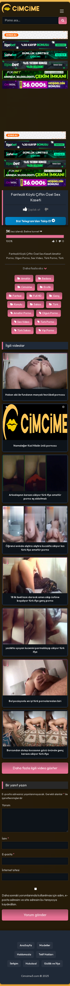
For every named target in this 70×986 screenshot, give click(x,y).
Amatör (25, 278)
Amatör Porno (22, 313)
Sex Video (23, 321)
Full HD (37, 295)
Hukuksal (31, 963)
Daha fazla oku (33, 268)
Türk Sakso (24, 330)
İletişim (14, 963)
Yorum (6, 805)
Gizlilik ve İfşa (52, 963)
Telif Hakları (46, 954)
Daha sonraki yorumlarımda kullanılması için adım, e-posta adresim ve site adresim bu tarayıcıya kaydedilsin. (35, 899)
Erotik (47, 287)
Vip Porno (48, 330)
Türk (55, 304)
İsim (5, 838)
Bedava (46, 278)
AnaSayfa (26, 945)
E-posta (8, 854)
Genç (56, 295)
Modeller (44, 945)
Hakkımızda (24, 954)
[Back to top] (58, 975)
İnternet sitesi (10, 870)
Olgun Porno (50, 313)
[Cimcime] (29, 9)
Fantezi (17, 295)
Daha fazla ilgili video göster (35, 768)
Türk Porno (47, 321)
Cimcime (26, 287)
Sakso (37, 304)
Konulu (18, 304)
